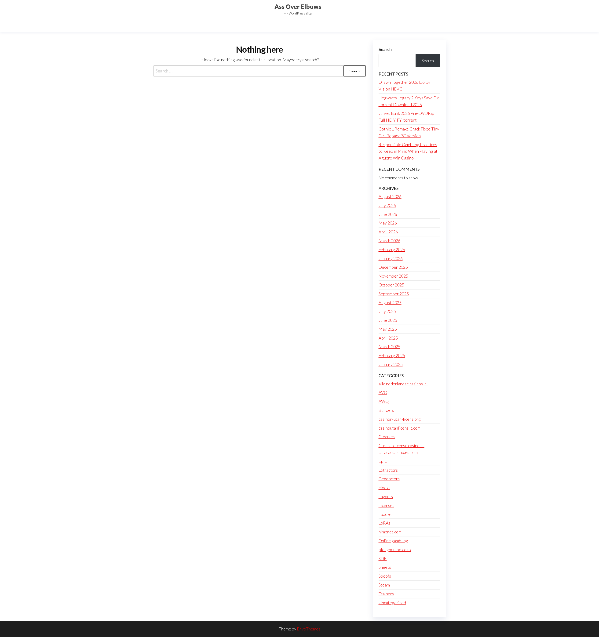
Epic (383, 461)
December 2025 (393, 267)
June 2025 (388, 320)
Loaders (386, 514)
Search (385, 49)
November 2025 (393, 276)
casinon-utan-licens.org (400, 419)
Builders (386, 410)
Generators (389, 478)
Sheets (385, 567)
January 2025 (391, 364)
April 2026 (388, 231)
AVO (383, 392)
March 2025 (389, 346)
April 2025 (388, 337)
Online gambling (393, 540)
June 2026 (388, 214)
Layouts (386, 496)
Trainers (386, 593)
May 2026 (388, 222)
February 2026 (392, 249)
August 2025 (390, 302)
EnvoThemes (308, 628)
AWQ (384, 401)
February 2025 (392, 355)
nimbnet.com (390, 531)
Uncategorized (392, 602)
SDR (383, 558)
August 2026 (390, 196)
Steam (384, 584)
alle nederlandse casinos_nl (403, 383)
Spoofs (385, 576)
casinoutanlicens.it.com (399, 428)
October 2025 (391, 284)
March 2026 (389, 240)
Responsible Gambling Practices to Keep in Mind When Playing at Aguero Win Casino (408, 151)
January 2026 (391, 258)
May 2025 (388, 329)
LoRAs (385, 522)
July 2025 (387, 311)
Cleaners (387, 436)
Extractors (388, 470)
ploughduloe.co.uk (395, 549)
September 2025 (394, 293)
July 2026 (387, 205)
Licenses (386, 505)
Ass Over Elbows (297, 6)
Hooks (384, 487)
